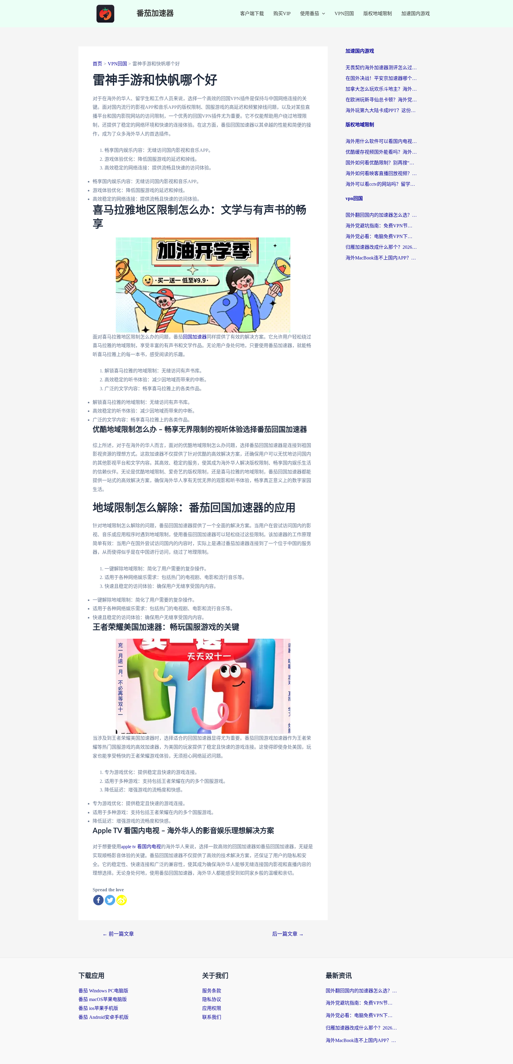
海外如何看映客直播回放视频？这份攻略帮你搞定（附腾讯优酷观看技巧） (381, 173)
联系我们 (211, 1017)
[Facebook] (98, 900)
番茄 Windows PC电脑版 (103, 990)
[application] (322, 13)
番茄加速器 (155, 13)
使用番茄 (309, 13)
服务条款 (211, 990)
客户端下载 (252, 13)
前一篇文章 (118, 933)
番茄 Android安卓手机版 (103, 1017)
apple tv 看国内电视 (141, 846)
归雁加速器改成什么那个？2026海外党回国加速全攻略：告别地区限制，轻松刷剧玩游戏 (381, 247)
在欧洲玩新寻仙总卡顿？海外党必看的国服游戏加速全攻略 (381, 99)
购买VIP (282, 13)
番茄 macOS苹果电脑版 (102, 999)
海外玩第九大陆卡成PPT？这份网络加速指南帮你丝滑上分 (381, 110)
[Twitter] (110, 900)
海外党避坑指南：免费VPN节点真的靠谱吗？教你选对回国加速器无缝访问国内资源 (381, 225)
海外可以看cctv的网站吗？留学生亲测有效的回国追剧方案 (381, 184)
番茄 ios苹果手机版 (98, 1008)
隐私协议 (211, 999)
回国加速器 (195, 336)
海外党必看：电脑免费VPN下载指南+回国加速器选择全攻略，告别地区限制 (381, 236)
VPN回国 (344, 13)
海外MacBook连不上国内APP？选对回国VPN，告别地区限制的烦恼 (381, 257)
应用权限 (211, 1008)
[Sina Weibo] (121, 900)
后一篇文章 (288, 933)
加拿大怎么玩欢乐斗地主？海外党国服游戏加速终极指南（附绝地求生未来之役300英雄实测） (381, 89)
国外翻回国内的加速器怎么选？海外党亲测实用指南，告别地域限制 (381, 215)
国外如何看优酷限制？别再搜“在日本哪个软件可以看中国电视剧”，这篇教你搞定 (381, 162)
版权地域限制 (377, 13)
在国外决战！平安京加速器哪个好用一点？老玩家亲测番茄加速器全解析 (381, 78)
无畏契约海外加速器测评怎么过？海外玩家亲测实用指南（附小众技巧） (381, 67)
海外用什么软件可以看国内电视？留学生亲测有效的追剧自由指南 (381, 141)
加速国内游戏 (415, 13)
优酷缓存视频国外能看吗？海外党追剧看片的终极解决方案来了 (381, 152)
